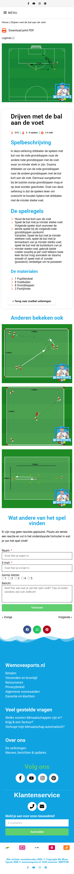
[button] (27, 630)
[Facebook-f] (20, 778)
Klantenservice (37, 795)
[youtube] (34, 3)
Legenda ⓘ (8, 38)
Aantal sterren (10, 575)
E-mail (6, 562)
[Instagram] (42, 778)
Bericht (6, 583)
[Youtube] (31, 778)
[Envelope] (42, 806)
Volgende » (65, 617)
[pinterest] (45, 3)
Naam (6, 550)
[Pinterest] (53, 778)
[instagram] (40, 3)
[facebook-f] (29, 3)
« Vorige (7, 617)
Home (5, 22)
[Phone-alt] (32, 806)
